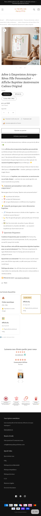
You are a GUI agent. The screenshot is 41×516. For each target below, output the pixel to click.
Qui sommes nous (9, 456)
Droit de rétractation (10, 487)
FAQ (5, 460)
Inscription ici (8, 429)
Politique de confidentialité (11, 465)
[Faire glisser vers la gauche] (16, 68)
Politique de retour (9, 474)
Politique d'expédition (10, 469)
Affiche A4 (7, 94)
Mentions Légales (9, 483)
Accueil (2, 20)
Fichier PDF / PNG (9, 98)
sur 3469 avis (19, 355)
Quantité (3, 108)
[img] (20, 352)
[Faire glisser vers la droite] (25, 68)
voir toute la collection (22, 278)
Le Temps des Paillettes (22, 512)
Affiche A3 (18, 94)
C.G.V (5, 478)
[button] (2, 9)
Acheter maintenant (20, 136)
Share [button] (5, 283)
